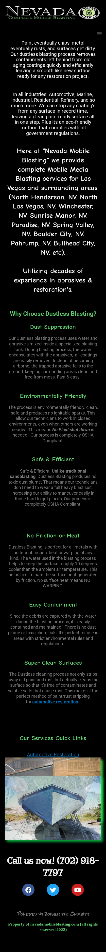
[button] (99, 32)
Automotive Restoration (53, 754)
